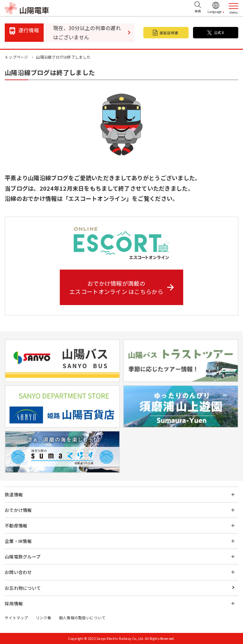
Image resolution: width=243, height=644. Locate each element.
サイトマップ (16, 617)
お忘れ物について (23, 588)
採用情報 (14, 603)
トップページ (16, 57)
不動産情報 (16, 525)
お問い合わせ (18, 572)
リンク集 (43, 617)
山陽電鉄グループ (22, 556)
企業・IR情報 (18, 541)
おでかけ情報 (18, 510)
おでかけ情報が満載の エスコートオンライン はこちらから (116, 287)
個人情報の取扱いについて (82, 617)
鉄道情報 (14, 494)
